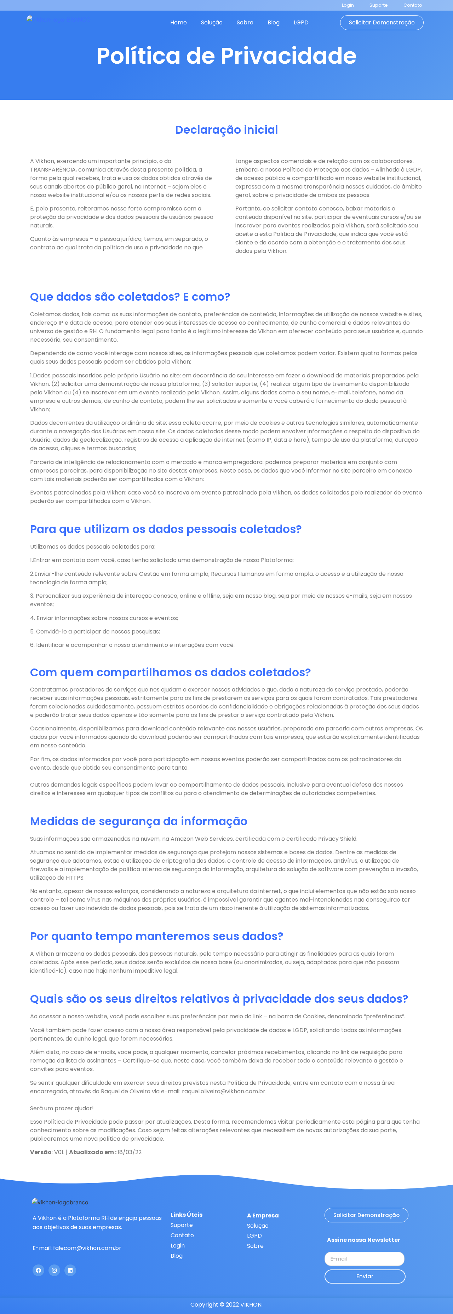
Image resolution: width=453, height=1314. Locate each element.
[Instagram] (54, 1270)
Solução (212, 22)
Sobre (245, 22)
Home (178, 22)
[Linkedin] (70, 1270)
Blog (274, 22)
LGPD (301, 22)
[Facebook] (38, 1270)
